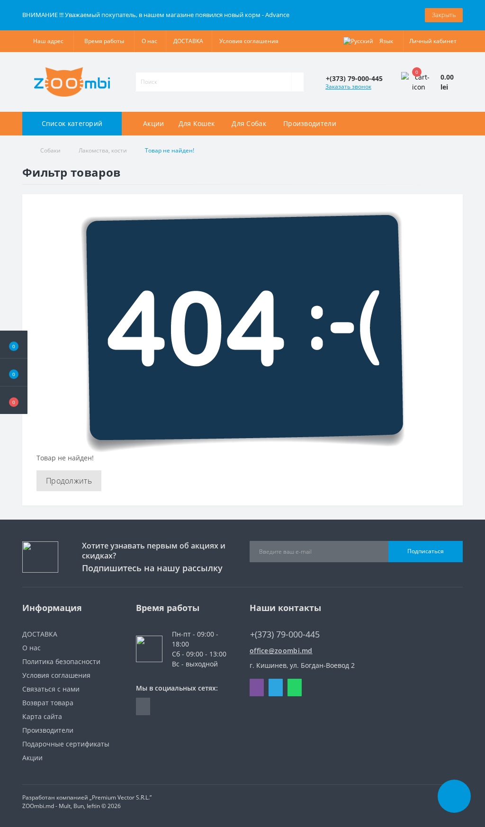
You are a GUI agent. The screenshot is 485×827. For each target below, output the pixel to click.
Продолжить (69, 481)
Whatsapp (294, 687)
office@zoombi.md (281, 650)
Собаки (50, 150)
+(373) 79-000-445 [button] (285, 634)
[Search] (297, 81)
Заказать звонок (348, 86)
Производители (47, 730)
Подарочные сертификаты (65, 743)
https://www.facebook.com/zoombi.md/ (143, 706)
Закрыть (444, 14)
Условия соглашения (248, 41)
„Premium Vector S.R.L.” (121, 797)
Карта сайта (42, 716)
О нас (149, 41)
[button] (13, 400)
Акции (153, 123)
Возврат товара (47, 702)
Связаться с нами (51, 688)
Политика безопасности (61, 661)
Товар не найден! (169, 150)
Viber (257, 687)
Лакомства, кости (103, 150)
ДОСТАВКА (188, 41)
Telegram (276, 687)
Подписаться (425, 551)
